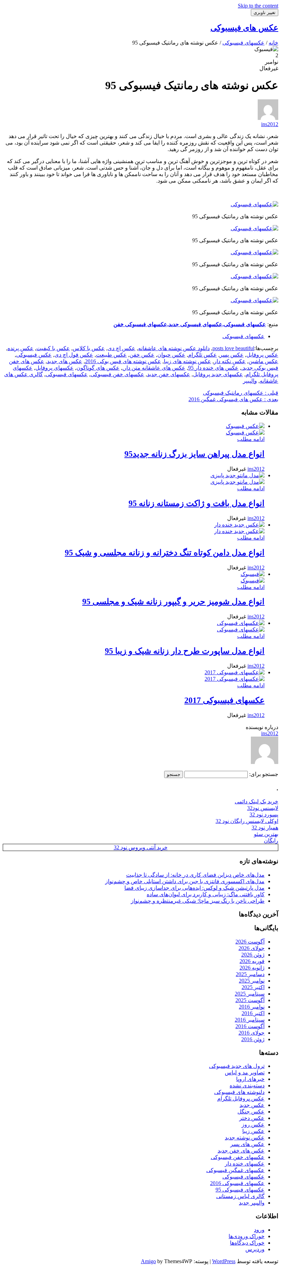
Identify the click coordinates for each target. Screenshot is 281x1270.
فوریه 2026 (252, 961)
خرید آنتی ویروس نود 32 (141, 847)
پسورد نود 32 (263, 814)
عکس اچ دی (121, 348)
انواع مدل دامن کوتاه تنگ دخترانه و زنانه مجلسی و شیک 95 (165, 552)
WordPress (223, 1261)
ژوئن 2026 (253, 955)
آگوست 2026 (250, 942)
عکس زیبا (253, 1131)
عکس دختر (252, 1118)
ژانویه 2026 (252, 968)
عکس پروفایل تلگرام (241, 1098)
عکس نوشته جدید (245, 1137)
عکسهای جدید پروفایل (218, 374)
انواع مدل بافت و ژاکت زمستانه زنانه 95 (197, 503)
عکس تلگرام (202, 355)
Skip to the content (258, 6)
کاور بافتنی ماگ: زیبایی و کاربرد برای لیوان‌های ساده (206, 894)
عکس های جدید (64, 361)
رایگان (271, 840)
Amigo (148, 1261)
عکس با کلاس (89, 348)
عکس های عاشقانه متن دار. (153, 368)
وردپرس (255, 1249)
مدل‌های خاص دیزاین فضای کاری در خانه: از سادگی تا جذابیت (195, 875)
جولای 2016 (252, 1033)
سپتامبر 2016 (250, 1020)
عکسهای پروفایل (54, 368)
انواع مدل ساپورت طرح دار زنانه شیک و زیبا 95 (185, 650)
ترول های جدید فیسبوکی (237, 1066)
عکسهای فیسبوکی (243, 336)
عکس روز (253, 1124)
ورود (259, 1230)
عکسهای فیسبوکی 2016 (237, 1183)
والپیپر (250, 381)
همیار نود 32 (265, 827)
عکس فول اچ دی (73, 355)
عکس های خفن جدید (241, 1151)
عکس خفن (142, 355)
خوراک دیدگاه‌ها (247, 1243)
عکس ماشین (263, 361)
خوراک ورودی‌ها (247, 1236)
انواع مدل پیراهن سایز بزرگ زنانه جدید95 (194, 453)
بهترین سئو (266, 834)
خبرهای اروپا (250, 1079)
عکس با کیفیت (53, 348)
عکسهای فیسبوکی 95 (240, 1190)
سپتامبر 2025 (250, 994)
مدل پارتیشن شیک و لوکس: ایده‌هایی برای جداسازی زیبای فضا (194, 888)
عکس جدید (252, 1105)
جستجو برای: (263, 774)
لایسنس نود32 (262, 808)
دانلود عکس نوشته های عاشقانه (174, 348)
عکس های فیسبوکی (244, 27)
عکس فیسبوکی (34, 355)
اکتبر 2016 (253, 1013)
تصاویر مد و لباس (245, 1072)
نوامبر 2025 (252, 981)
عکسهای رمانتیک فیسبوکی (240, 393)
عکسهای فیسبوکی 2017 (224, 700)
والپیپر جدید (252, 1203)
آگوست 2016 (250, 1026)
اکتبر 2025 (253, 987)
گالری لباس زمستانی (240, 1196)
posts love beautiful (233, 348)
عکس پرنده (21, 348)
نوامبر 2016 (252, 1007)
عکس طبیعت (111, 355)
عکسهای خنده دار (245, 1164)
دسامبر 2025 (250, 974)
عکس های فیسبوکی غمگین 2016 (233, 399)
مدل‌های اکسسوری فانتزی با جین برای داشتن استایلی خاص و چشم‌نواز (185, 881)
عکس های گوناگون (98, 368)
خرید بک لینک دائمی (256, 801)
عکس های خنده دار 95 (213, 368)
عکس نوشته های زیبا (187, 361)
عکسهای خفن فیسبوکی (117, 374)
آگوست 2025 (250, 1000)
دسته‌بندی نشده (247, 1085)
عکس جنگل (251, 1111)
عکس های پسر (247, 1144)
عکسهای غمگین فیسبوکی (235, 1170)
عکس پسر (232, 355)
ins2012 (269, 124)
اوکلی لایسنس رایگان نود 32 (247, 821)
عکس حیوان (171, 355)
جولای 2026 (252, 948)
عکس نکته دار (230, 361)
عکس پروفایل (262, 355)
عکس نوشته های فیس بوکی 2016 (123, 361)
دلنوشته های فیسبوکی (239, 1092)
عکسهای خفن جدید (168, 374)
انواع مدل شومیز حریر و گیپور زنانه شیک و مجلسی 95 (173, 601)
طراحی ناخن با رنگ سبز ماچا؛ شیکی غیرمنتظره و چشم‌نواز (198, 901)
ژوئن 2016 (253, 1039)
